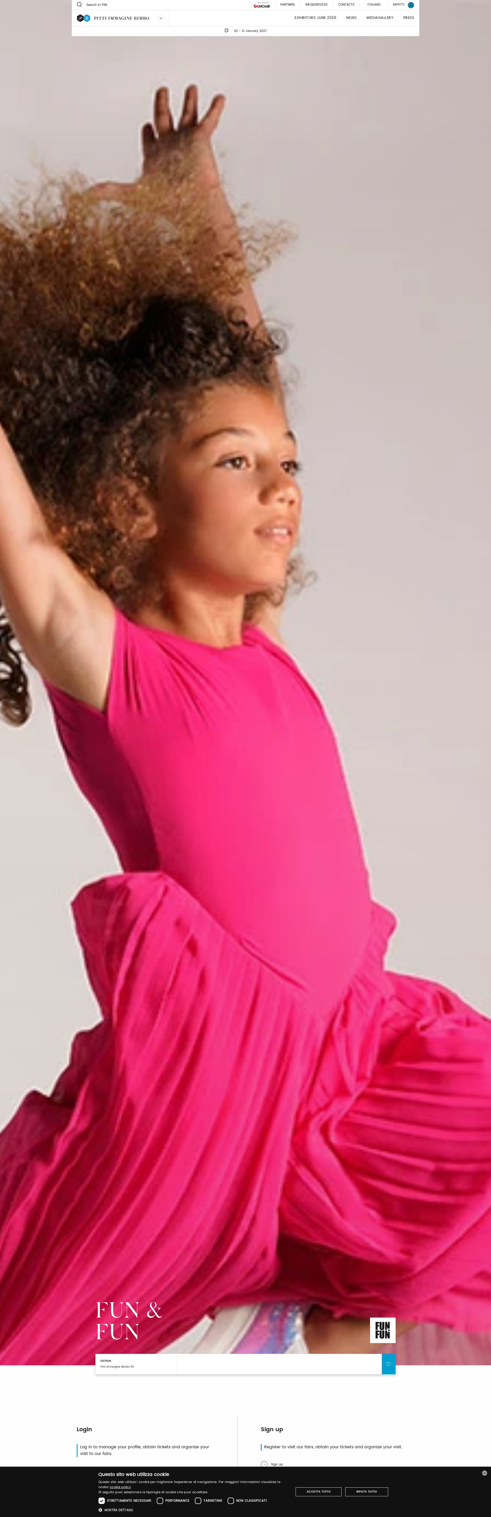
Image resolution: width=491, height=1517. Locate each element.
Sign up (277, 1464)
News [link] (351, 18)
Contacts (346, 5)
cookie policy (120, 1487)
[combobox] (484, 1473)
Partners (287, 5)
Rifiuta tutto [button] (366, 1491)
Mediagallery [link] (379, 18)
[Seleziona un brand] (161, 18)
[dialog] (245, 1492)
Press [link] (408, 18)
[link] (400, 5)
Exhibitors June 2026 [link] (315, 18)
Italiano (374, 4)
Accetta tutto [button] (319, 1491)
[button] (193, 1510)
